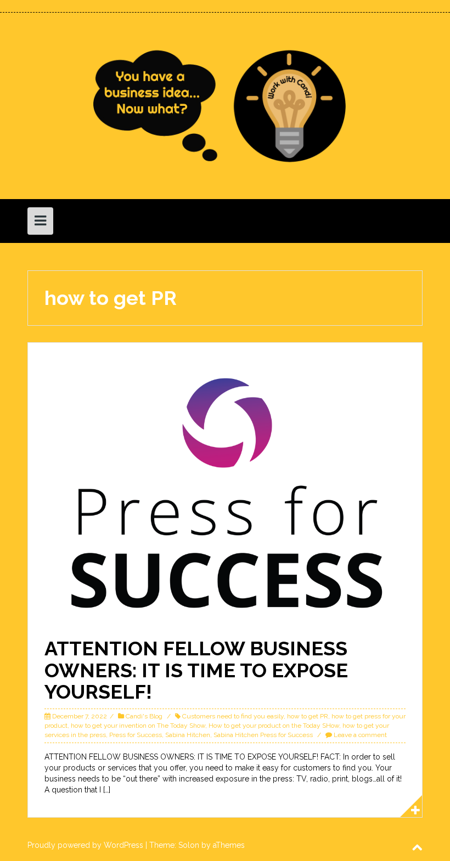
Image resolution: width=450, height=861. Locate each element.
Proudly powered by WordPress (85, 845)
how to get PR (307, 716)
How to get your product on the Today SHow (274, 725)
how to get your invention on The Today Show (138, 725)
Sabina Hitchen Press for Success (263, 735)
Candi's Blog (144, 716)
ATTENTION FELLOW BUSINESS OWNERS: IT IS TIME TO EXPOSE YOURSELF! (196, 670)
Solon (188, 845)
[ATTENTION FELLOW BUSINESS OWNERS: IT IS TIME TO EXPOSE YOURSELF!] (225, 492)
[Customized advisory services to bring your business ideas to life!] (225, 105)
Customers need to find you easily (233, 716)
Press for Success (135, 735)
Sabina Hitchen (187, 735)
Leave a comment (360, 735)
